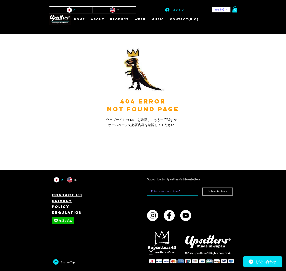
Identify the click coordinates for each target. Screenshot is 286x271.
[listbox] (221, 9)
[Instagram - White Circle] (152, 215)
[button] (221, 9)
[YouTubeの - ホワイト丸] (185, 215)
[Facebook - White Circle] (169, 215)
